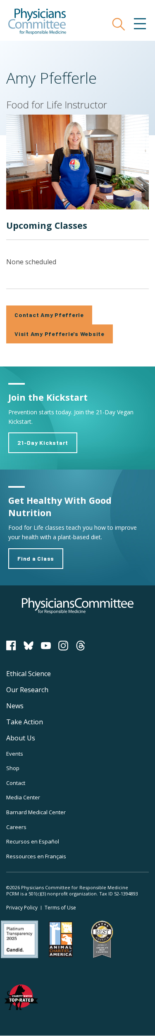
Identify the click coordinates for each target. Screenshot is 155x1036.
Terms (60, 907)
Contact (15, 783)
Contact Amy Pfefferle (49, 314)
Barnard (36, 812)
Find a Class (35, 558)
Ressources (36, 856)
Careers (16, 827)
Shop (12, 768)
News (15, 705)
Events (14, 753)
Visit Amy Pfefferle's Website (59, 333)
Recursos (32, 841)
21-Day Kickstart (42, 442)
